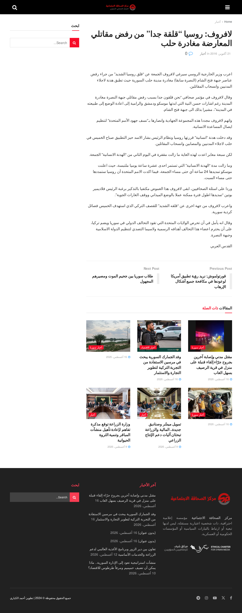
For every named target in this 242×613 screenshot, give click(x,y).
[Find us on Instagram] (206, 598)
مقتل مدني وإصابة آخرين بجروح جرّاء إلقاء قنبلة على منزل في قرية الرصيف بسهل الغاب (211, 364)
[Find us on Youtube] (215, 598)
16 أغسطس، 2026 (218, 379)
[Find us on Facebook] (231, 598)
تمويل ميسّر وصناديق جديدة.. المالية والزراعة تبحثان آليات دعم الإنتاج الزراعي (163, 431)
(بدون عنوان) (147, 532)
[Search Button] (14, 7)
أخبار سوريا (198, 347)
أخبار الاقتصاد (148, 347)
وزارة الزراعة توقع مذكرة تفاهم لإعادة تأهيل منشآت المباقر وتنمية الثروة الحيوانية (110, 431)
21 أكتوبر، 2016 (220, 53)
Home (228, 21)
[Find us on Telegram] (198, 598)
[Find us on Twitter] (223, 598)
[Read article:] (108, 336)
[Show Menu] (227, 7)
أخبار (217, 21)
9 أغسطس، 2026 (168, 446)
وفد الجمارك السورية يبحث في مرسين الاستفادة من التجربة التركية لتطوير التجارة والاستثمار (160, 364)
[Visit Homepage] (121, 7)
